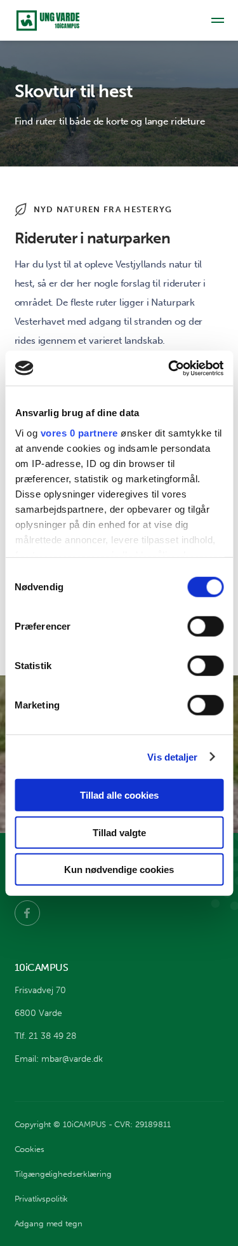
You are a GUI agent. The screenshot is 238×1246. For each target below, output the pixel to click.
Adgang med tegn (49, 1223)
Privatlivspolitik (42, 1198)
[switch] (205, 626)
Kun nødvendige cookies (119, 869)
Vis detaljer (172, 756)
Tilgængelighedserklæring (63, 1174)
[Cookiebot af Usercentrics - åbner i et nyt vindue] (169, 368)
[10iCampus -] (49, 20)
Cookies (29, 1149)
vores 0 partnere (78, 432)
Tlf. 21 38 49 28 (45, 1036)
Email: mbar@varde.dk (59, 1058)
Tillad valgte (119, 832)
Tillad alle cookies (119, 795)
